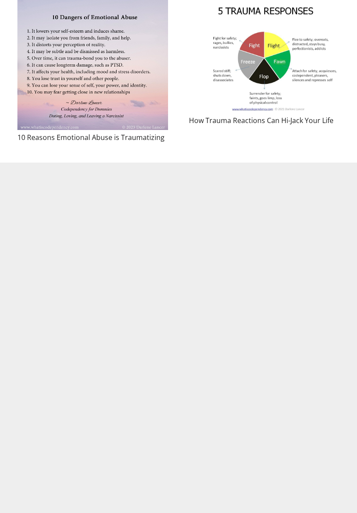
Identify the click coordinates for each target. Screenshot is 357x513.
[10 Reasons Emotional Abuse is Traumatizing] (92, 65)
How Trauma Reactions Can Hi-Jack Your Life (261, 120)
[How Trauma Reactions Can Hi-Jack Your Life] (264, 56)
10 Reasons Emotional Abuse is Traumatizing (91, 137)
